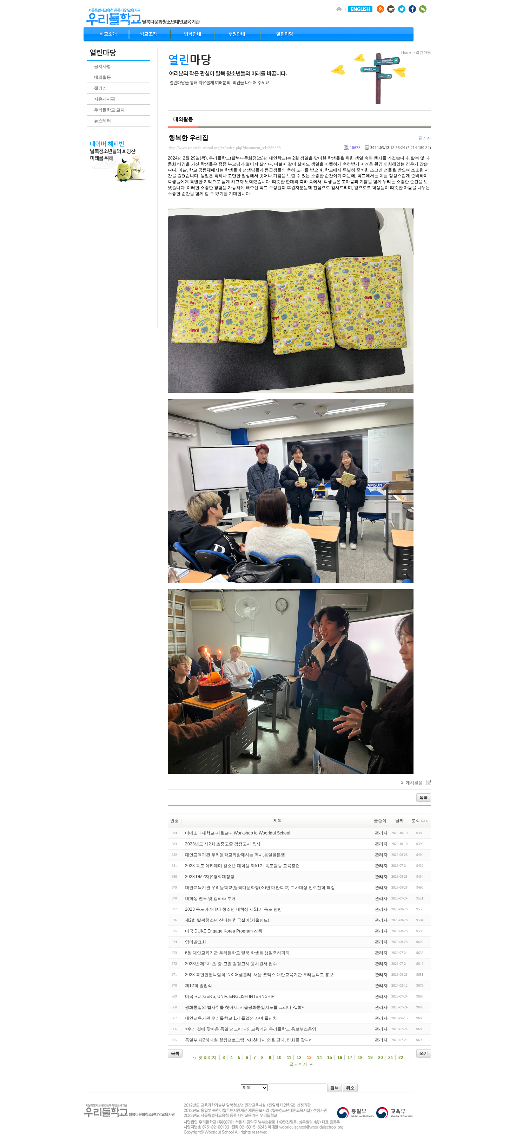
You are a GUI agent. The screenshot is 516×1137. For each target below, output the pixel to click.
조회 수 (418, 820)
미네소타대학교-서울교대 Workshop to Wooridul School (237, 833)
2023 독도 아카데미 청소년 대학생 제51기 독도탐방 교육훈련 (242, 865)
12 (299, 1057)
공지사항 (102, 66)
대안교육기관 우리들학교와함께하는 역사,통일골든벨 (235, 854)
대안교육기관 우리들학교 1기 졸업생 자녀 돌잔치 (231, 1018)
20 (380, 1057)
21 (390, 1057)
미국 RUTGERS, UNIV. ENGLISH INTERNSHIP (229, 996)
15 (329, 1057)
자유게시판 (104, 99)
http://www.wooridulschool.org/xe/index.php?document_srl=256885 (225, 147)
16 (339, 1057)
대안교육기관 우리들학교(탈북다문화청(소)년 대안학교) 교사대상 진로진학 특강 (260, 887)
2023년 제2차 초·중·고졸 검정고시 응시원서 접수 (231, 963)
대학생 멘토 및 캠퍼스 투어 (210, 898)
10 (279, 1057)
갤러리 (100, 88)
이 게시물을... (413, 782)
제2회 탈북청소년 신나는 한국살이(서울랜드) (227, 920)
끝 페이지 (298, 1064)
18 (360, 1057)
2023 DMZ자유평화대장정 (209, 876)
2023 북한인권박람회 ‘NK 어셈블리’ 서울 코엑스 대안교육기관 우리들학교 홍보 (259, 974)
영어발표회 (195, 942)
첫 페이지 (207, 1057)
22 (400, 1057)
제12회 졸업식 (198, 985)
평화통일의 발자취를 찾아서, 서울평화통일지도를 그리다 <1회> (244, 1007)
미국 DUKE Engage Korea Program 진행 (223, 931)
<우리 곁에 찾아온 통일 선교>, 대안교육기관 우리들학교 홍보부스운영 (250, 1029)
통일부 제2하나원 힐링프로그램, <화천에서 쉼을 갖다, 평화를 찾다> (248, 1040)
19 (370, 1057)
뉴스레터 (102, 120)
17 (350, 1057)
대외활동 (102, 77)
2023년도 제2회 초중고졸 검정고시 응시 (222, 844)
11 (289, 1057)
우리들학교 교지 (109, 110)
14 (319, 1057)
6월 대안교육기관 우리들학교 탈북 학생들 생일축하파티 (237, 952)
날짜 (399, 820)
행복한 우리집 (189, 137)
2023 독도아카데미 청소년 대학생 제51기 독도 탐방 (233, 909)
